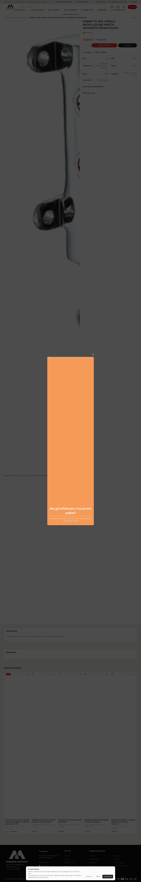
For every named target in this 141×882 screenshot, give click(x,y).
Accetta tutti (108, 876)
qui (79, 875)
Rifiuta (98, 876)
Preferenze (88, 876)
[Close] (92, 354)
